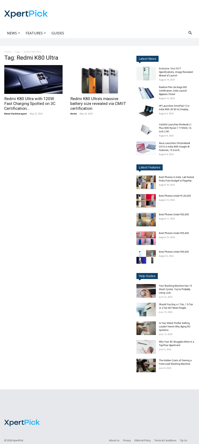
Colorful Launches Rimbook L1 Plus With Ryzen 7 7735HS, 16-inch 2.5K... (175, 128)
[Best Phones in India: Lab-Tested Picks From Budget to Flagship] (146, 182)
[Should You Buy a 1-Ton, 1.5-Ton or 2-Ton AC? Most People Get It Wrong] (146, 309)
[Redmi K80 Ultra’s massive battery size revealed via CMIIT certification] (99, 79)
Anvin (73, 113)
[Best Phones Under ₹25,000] (146, 238)
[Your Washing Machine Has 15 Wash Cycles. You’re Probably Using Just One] (146, 291)
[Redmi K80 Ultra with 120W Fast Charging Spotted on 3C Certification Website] (33, 79)
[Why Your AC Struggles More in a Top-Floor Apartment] (146, 347)
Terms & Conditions (165, 440)
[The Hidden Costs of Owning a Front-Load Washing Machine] (146, 365)
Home (7, 51)
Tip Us (183, 440)
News (12, 33)
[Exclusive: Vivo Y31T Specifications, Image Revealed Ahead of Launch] (146, 73)
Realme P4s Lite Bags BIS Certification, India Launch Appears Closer (173, 91)
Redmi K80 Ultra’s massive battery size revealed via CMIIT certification (98, 103)
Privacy (127, 440)
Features (34, 33)
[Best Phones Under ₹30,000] (146, 257)
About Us (114, 440)
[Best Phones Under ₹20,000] (146, 219)
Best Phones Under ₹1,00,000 (175, 196)
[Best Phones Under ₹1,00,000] (146, 201)
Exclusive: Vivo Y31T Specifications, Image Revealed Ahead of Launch (176, 72)
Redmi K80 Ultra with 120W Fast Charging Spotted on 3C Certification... (29, 103)
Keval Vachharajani (15, 113)
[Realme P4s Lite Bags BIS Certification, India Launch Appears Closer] (146, 92)
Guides (57, 33)
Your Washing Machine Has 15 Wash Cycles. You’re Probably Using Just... (175, 289)
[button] (190, 33)
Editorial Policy (142, 440)
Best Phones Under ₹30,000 (174, 251)
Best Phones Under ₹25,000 (174, 233)
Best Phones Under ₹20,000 (174, 214)
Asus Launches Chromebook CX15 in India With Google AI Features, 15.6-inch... (174, 147)
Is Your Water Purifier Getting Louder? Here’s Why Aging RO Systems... (174, 326)
